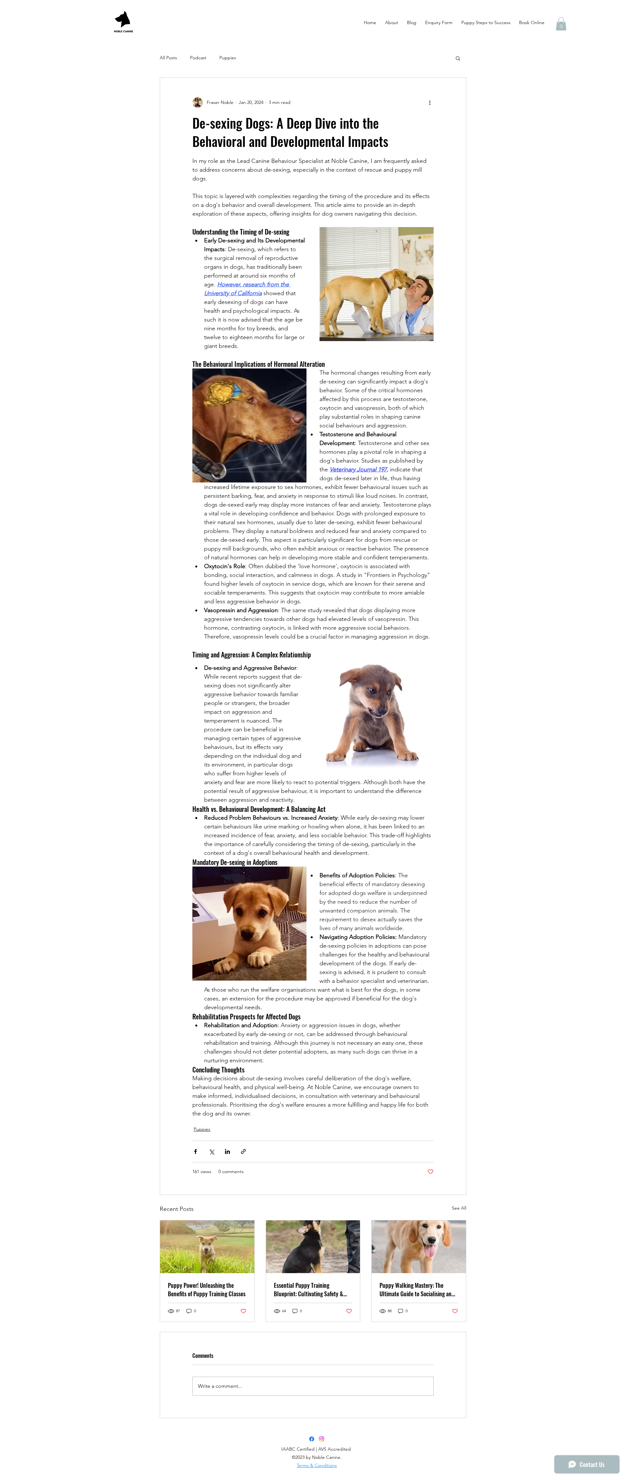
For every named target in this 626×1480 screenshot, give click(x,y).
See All (459, 1208)
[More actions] (430, 103)
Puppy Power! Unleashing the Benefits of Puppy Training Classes (207, 1289)
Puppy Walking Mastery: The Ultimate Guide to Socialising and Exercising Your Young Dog (417, 1289)
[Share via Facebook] (195, 1151)
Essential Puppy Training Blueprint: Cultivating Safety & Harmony (308, 1289)
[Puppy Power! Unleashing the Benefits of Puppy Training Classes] (207, 1246)
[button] (561, 24)
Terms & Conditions (317, 1465)
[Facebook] (311, 1439)
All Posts (168, 58)
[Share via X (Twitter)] (211, 1151)
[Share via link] (243, 1151)
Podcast (198, 58)
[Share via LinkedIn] (227, 1151)
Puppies (227, 58)
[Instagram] (321, 1439)
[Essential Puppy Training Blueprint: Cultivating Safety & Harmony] (313, 1246)
